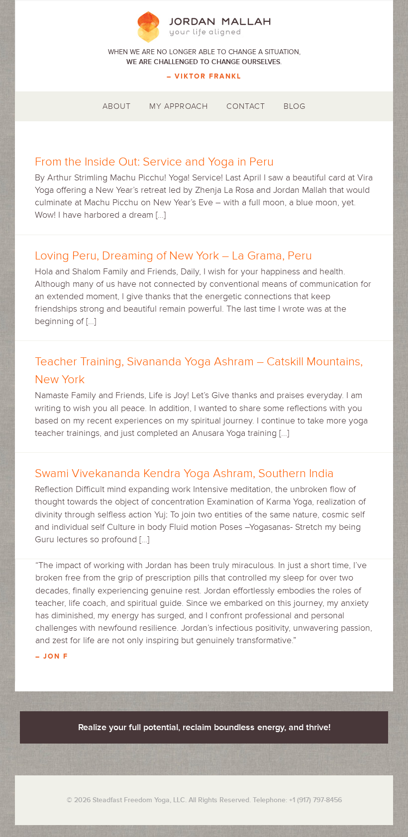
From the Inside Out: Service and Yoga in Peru (154, 162)
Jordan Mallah (204, 27)
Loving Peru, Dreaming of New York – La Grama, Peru (173, 256)
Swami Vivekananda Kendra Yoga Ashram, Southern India (184, 473)
